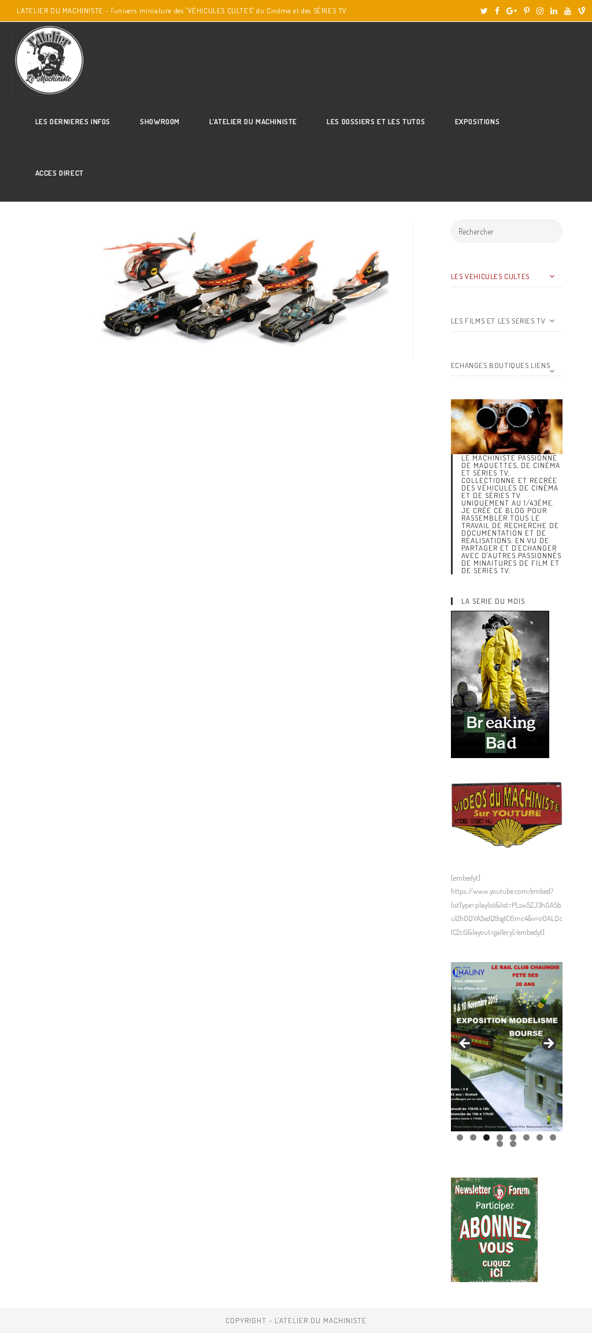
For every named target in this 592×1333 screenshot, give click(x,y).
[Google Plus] (511, 11)
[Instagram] (540, 11)
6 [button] (526, 1137)
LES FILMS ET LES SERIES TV (498, 320)
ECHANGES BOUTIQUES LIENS (500, 365)
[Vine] (580, 11)
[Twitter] (484, 11)
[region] (507, 1046)
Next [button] (548, 1044)
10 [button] (513, 1144)
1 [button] (460, 1137)
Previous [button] (465, 1044)
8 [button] (553, 1137)
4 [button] (500, 1137)
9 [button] (500, 1144)
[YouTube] (568, 11)
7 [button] (539, 1137)
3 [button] (486, 1137)
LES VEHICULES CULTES (490, 276)
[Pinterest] (526, 11)
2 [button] (473, 1137)
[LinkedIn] (554, 11)
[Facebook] (497, 11)
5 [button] (513, 1137)
